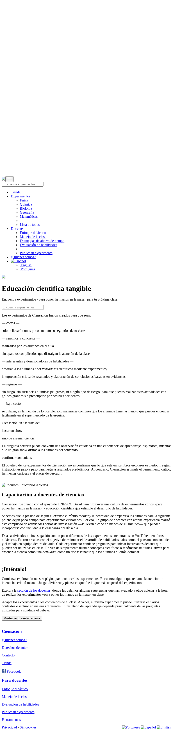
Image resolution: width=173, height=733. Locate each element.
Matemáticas (29, 216)
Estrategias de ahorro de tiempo (42, 241)
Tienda (15, 192)
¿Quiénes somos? (23, 257)
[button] (18, 261)
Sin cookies (28, 727)
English (26, 265)
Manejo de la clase (33, 237)
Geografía (27, 212)
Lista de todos (30, 224)
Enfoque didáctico (33, 233)
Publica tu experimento (36, 253)
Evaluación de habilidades (38, 245)
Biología (26, 208)
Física (24, 200)
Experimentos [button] (20, 196)
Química (26, 204)
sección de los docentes (33, 590)
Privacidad (9, 727)
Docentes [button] (17, 229)
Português (27, 269)
